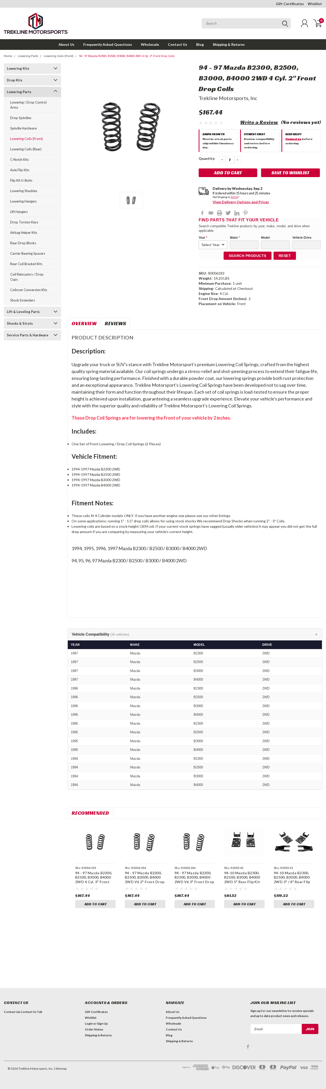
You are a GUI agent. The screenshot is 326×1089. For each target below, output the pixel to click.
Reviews (115, 323)
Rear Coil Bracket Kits (26, 264)
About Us (66, 44)
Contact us (293, 139)
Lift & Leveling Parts (23, 312)
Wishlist (315, 4)
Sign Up (102, 1023)
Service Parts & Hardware (27, 335)
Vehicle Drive (301, 237)
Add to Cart (95, 904)
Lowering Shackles (23, 191)
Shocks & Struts (20, 323)
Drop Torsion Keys (24, 222)
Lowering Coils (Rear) (26, 149)
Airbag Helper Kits (23, 233)
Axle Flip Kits (19, 170)
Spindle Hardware (23, 128)
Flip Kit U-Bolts (21, 180)
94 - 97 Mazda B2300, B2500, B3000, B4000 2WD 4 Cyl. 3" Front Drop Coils (93, 880)
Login (89, 1023)
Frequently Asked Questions (107, 44)
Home (8, 56)
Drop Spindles (20, 118)
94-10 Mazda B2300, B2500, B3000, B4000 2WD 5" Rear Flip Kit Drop (242, 880)
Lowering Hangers (23, 201)
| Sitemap (60, 1068)
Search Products (247, 256)
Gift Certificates (290, 4)
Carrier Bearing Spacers (27, 253)
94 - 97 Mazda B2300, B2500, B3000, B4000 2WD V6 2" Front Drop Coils (144, 880)
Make (235, 237)
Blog (200, 44)
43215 (234, 196)
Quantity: (207, 158)
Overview (84, 323)
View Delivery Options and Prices (241, 202)
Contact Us (177, 44)
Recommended (90, 813)
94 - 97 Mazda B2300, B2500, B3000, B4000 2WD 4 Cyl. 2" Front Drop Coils (127, 56)
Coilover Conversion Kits (28, 290)
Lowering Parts (28, 56)
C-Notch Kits (19, 159)
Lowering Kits (18, 68)
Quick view (95, 842)
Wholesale (150, 44)
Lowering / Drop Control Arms (28, 104)
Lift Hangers (19, 212)
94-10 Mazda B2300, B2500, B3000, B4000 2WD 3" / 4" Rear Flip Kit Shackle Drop (292, 880)
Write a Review (259, 122)
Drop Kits (14, 80)
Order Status (94, 1029)
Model (265, 237)
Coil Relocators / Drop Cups (27, 276)
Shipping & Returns (229, 44)
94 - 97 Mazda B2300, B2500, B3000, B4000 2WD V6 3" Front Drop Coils (194, 880)
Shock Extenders (22, 300)
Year (203, 237)
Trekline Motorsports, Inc (228, 98)
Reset (285, 256)
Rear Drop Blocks (23, 243)
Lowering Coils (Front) (58, 56)
